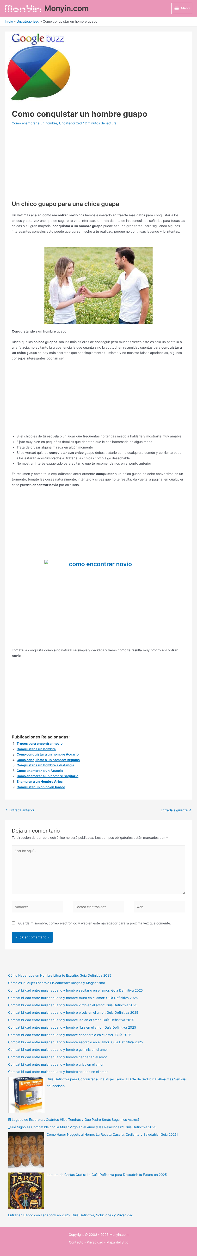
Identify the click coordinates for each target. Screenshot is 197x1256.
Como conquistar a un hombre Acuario (48, 754)
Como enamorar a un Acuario (40, 771)
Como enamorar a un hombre (34, 123)
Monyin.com (66, 8)
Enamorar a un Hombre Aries (40, 781)
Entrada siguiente (176, 810)
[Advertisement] (98, 166)
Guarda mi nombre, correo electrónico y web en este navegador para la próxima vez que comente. (94, 923)
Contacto (76, 1242)
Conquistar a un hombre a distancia (45, 765)
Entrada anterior (19, 810)
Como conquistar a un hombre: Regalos (48, 760)
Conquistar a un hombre (36, 749)
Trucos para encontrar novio (39, 743)
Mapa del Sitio (117, 1242)
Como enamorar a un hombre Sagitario (47, 776)
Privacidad (95, 1242)
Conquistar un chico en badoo (41, 787)
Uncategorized (70, 123)
